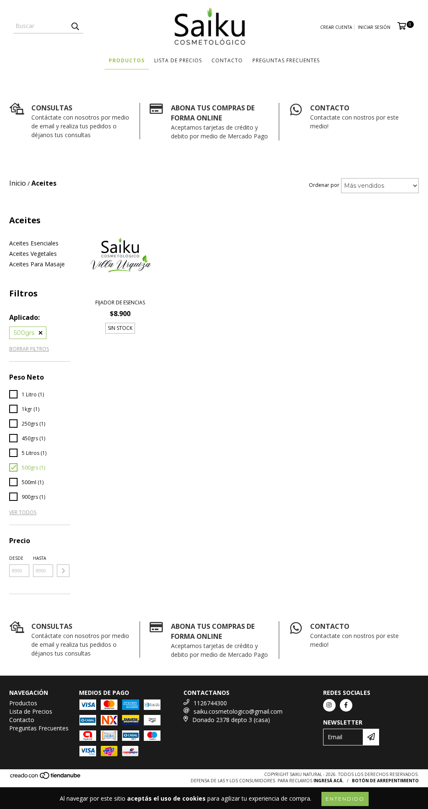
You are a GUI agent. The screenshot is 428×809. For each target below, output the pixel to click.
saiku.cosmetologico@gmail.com (238, 711)
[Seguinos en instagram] (329, 705)
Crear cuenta (336, 27)
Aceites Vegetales (33, 254)
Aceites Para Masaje (37, 264)
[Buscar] (74, 25)
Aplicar (63, 570)
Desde (16, 558)
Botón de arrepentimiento (385, 780)
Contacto (227, 60)
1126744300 (210, 703)
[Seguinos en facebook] (346, 705)
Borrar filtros (29, 348)
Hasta (39, 558)
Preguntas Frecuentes (286, 60)
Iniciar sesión (374, 27)
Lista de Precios (178, 60)
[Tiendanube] (45, 778)
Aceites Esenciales (34, 243)
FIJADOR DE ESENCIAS (120, 302)
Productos (127, 60)
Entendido (345, 799)
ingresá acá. (328, 780)
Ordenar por (324, 185)
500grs (24, 333)
